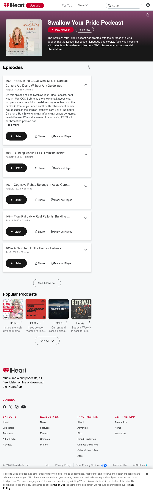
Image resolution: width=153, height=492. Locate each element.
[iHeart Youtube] (23, 407)
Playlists (7, 444)
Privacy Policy (63, 465)
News (43, 422)
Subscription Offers (87, 450)
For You (67, 5)
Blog (79, 433)
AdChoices (139, 465)
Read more (12, 125)
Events (44, 433)
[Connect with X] (10, 407)
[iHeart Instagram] (16, 407)
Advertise (82, 427)
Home (118, 427)
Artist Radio (9, 439)
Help (46, 465)
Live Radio (8, 427)
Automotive (121, 422)
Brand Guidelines (86, 439)
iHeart (6, 422)
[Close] (147, 474)
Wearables (120, 433)
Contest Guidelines (87, 444)
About (80, 422)
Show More (55, 49)
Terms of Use (120, 465)
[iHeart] (14, 5)
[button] (97, 30)
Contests (45, 439)
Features (45, 427)
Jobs (80, 455)
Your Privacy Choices (88, 465)
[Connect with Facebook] (4, 407)
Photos (44, 444)
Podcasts (8, 433)
